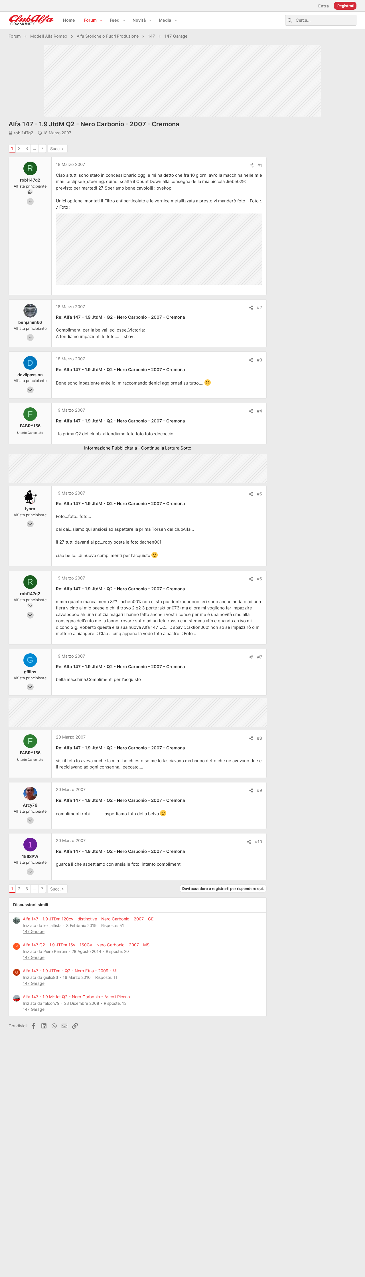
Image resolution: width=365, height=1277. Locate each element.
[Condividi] (252, 165)
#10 (258, 841)
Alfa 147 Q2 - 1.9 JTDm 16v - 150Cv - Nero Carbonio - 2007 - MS (86, 944)
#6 (259, 578)
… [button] (34, 148)
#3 (259, 360)
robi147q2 (23, 132)
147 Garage (33, 931)
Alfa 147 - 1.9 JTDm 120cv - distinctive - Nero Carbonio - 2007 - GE (88, 919)
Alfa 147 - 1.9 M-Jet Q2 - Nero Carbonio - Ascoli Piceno (76, 996)
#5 (259, 494)
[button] (101, 20)
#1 (259, 165)
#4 (259, 411)
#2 (259, 307)
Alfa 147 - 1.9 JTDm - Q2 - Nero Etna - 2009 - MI (70, 970)
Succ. (55, 148)
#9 (259, 790)
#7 (259, 657)
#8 (259, 738)
